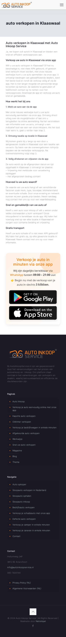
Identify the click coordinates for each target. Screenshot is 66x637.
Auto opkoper (19, 484)
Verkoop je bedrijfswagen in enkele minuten (34, 427)
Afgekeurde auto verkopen (26, 433)
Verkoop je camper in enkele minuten (31, 524)
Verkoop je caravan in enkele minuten (31, 530)
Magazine (17, 450)
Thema (15, 462)
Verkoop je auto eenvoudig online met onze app (34, 409)
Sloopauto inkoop (21, 501)
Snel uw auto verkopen (24, 444)
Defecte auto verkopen (24, 519)
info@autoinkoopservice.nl (20, 567)
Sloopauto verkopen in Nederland (29, 490)
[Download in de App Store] (33, 313)
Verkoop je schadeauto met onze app (31, 513)
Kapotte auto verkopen (24, 416)
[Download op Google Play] (33, 297)
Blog (14, 456)
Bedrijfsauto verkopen (23, 507)
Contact (16, 536)
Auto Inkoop (18, 401)
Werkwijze (17, 439)
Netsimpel (41, 621)
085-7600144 (14, 572)
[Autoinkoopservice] (16, 5)
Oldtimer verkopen (21, 421)
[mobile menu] (61, 5)
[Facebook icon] (33, 625)
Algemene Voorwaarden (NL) (26, 588)
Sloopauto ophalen (21, 496)
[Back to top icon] (33, 611)
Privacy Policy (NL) (21, 582)
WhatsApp (16, 275)
